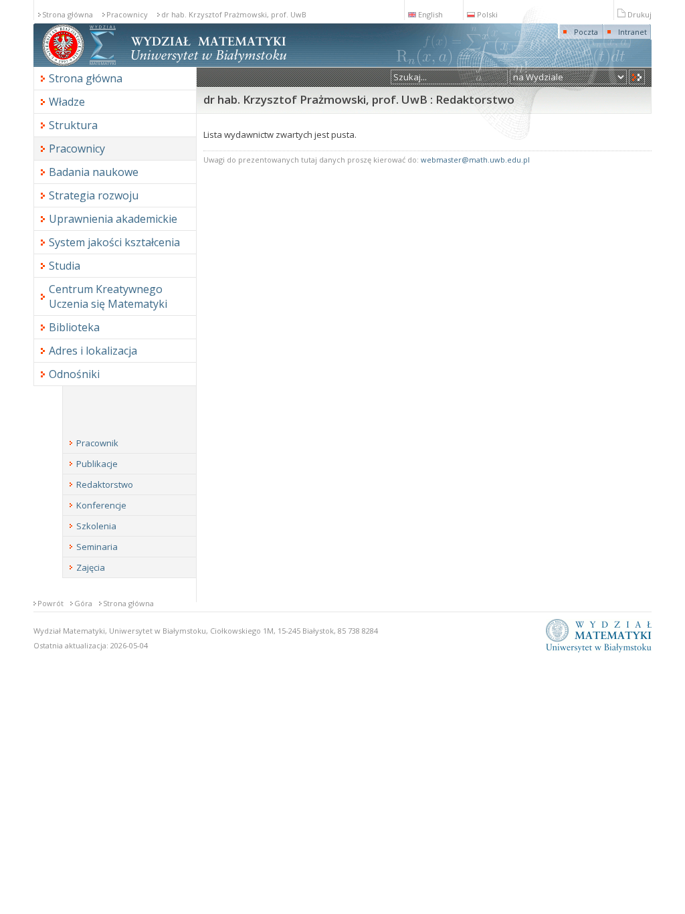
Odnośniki (74, 374)
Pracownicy (127, 14)
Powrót (50, 603)
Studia (64, 265)
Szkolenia (96, 526)
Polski (487, 14)
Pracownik (97, 443)
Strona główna (67, 14)
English (430, 14)
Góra (83, 603)
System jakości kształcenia (114, 242)
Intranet (632, 32)
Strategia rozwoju (93, 195)
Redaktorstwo (104, 484)
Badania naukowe (93, 172)
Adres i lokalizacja (93, 350)
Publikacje (97, 464)
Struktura (73, 125)
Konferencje (101, 505)
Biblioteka (74, 327)
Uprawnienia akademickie (113, 218)
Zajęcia (90, 567)
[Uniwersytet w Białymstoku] (63, 64)
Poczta (586, 32)
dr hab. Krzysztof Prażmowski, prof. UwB (233, 14)
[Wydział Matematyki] (102, 64)
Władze (67, 101)
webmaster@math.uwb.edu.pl (475, 160)
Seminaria (97, 547)
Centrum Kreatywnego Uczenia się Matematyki (108, 296)
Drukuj (639, 14)
